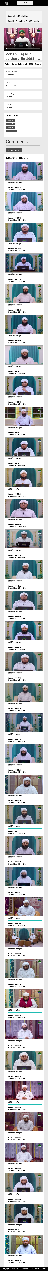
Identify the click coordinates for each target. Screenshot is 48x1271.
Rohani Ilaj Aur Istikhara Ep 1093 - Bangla (23, 21)
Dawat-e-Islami (13, 16)
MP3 (10, 124)
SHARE (11, 131)
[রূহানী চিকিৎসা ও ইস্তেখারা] (24, 171)
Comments (13, 150)
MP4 (10, 120)
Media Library (24, 16)
